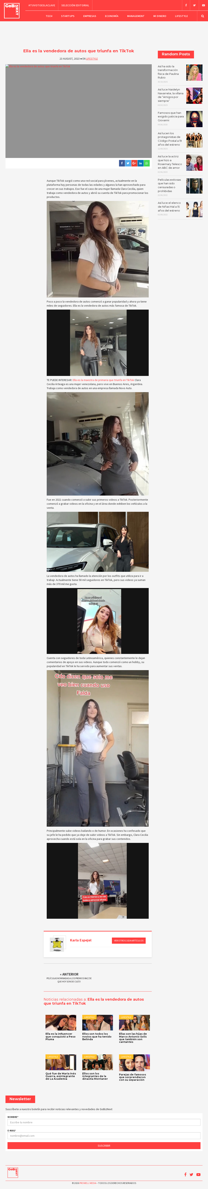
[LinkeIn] (140, 163)
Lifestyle (181, 16)
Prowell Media (87, 1183)
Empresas (89, 16)
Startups (68, 16)
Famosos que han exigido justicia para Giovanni (171, 118)
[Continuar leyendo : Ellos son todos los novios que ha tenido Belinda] (97, 1023)
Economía (111, 16)
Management (136, 16)
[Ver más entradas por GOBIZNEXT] (57, 945)
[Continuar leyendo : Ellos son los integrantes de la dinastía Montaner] (97, 1062)
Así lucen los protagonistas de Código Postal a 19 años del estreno (170, 141)
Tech (49, 16)
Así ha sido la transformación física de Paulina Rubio (168, 74)
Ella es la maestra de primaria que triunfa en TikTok (103, 380)
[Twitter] (194, 5)
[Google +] (134, 163)
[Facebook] (186, 5)
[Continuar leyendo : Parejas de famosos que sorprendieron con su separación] (134, 1062)
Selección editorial (75, 5)
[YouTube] (203, 5)
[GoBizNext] (12, 10)
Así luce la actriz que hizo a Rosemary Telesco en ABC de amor (170, 164)
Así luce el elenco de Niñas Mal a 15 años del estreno (169, 208)
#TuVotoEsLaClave (41, 5)
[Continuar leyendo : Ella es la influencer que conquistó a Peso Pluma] (61, 1023)
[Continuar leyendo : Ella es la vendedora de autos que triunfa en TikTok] (78, 111)
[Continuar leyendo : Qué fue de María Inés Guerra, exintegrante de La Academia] (61, 1062)
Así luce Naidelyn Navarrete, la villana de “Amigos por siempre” (170, 97)
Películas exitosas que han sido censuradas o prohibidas (169, 187)
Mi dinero (159, 16)
